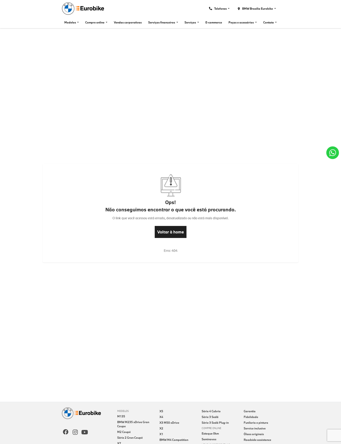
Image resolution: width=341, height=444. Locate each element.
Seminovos (209, 439)
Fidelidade (251, 417)
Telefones (220, 8)
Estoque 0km (210, 433)
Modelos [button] (70, 22)
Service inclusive (255, 428)
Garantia (250, 411)
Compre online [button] (95, 22)
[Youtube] (84, 432)
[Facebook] (65, 432)
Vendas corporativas (128, 22)
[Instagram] (75, 432)
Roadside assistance (257, 440)
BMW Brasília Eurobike (258, 8)
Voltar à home (170, 232)
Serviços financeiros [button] (162, 22)
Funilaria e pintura (256, 422)
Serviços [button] (191, 22)
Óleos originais (254, 434)
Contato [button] (268, 22)
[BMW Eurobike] (82, 9)
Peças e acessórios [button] (241, 22)
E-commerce (213, 22)
